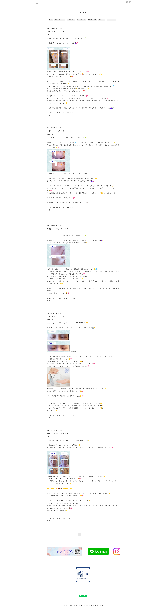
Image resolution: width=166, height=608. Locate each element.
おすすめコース (59, 19)
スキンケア (70, 19)
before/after (92, 19)
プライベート (111, 19)
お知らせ (101, 19)
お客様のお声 (81, 19)
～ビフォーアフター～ (58, 433)
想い (50, 19)
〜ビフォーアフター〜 (58, 31)
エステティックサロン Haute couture (78, 605)
